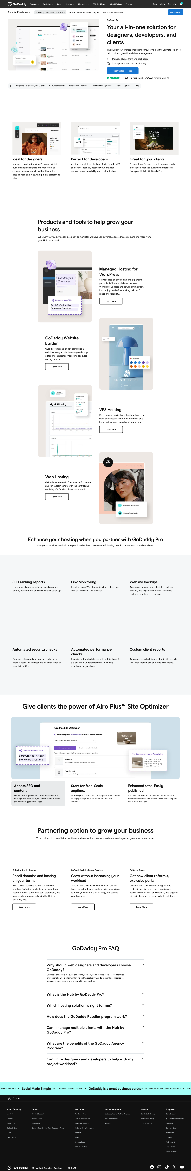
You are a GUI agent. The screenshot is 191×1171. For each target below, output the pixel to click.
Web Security (171, 1142)
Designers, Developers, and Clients (30, 86)
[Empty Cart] (181, 4)
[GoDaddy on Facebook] (152, 1169)
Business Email (171, 1128)
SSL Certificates (99, 4)
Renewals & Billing (147, 1118)
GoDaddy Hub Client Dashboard (50, 12)
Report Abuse (37, 1118)
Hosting (169, 1137)
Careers (10, 1118)
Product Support (38, 1114)
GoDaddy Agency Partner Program (84, 12)
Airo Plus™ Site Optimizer (101, 86)
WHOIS (77, 1137)
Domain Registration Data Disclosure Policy (48, 1128)
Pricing (129, 4)
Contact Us (11, 1123)
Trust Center (11, 1137)
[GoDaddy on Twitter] (174, 1169)
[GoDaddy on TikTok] (167, 1169)
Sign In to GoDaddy (148, 1114)
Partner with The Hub (78, 86)
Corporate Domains (82, 1123)
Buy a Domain (171, 1114)
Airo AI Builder (116, 4)
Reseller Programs (111, 1118)
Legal (9, 1132)
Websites (169, 1123)
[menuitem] (10, 86)
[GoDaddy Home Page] (17, 1168)
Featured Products (57, 86)
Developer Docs (80, 1114)
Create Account (146, 1123)
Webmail (78, 1132)
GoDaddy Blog (12, 1128)
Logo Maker (170, 1147)
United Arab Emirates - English (46, 1168)
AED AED (72, 1168)
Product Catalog (81, 1147)
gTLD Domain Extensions (175, 1118)
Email (59, 4)
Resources (36, 1123)
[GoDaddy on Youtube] (182, 1169)
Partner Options (123, 86)
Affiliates (108, 1123)
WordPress (170, 1132)
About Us (10, 1114)
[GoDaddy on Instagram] (159, 1169)
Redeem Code (80, 1142)
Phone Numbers (171, 1151)
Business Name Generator (84, 1128)
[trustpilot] (113, 78)
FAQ (137, 86)
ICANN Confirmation (82, 1118)
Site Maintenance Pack (113, 12)
